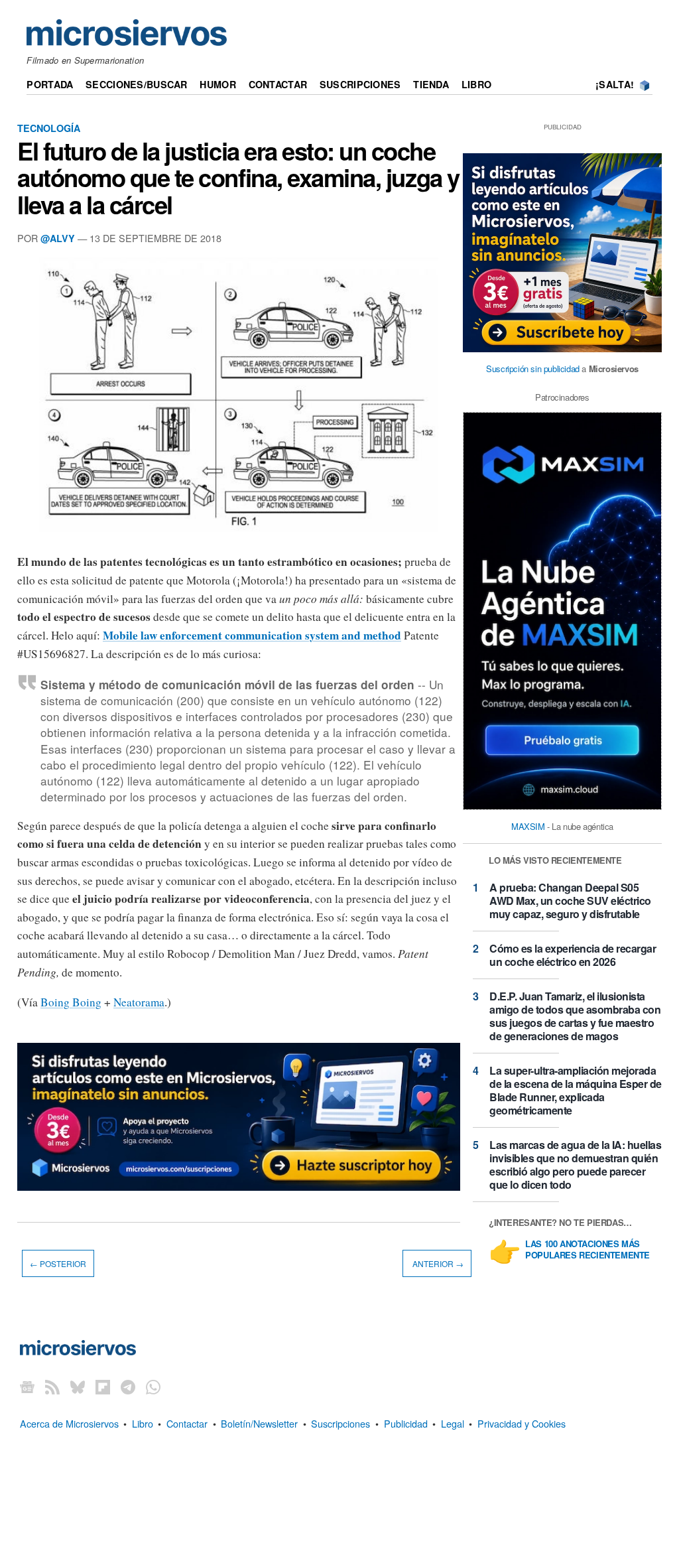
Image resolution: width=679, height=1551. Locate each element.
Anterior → (436, 1263)
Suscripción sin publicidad (533, 368)
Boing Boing (70, 1002)
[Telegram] (128, 1386)
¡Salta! (614, 84)
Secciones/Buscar (137, 84)
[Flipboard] (102, 1386)
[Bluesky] (77, 1386)
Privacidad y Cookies (521, 1423)
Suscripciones (360, 84)
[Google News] (27, 1386)
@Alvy (57, 238)
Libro (476, 84)
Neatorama (138, 1002)
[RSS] (52, 1386)
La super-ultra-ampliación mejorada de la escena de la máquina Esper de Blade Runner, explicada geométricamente (575, 1090)
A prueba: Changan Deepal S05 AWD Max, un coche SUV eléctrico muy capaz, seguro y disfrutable (570, 900)
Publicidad (406, 1423)
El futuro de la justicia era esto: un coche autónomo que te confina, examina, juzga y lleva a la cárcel (238, 177)
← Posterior (58, 1263)
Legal (452, 1423)
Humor (217, 84)
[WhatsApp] (153, 1386)
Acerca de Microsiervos (69, 1423)
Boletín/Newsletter (259, 1423)
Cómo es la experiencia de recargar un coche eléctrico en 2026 (572, 955)
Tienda (431, 84)
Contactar (278, 84)
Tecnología (48, 128)
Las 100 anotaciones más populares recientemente (587, 1250)
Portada (50, 84)
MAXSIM (528, 826)
